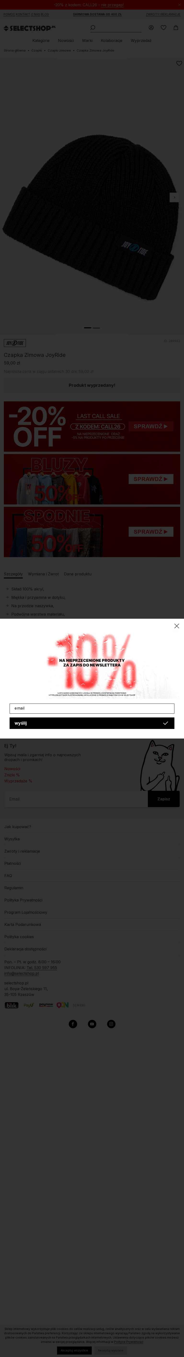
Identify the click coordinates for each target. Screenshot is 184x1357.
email (20, 708)
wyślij (21, 723)
